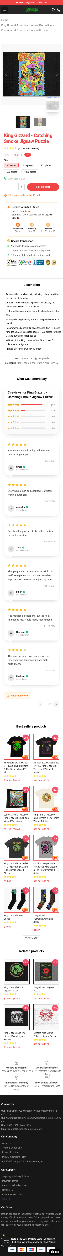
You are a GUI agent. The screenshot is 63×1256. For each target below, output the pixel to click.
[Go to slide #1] (23, 122)
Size (6, 160)
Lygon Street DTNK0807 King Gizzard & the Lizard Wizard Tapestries (17, 817)
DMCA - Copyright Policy (14, 1157)
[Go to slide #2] (40, 122)
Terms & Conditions (12, 1147)
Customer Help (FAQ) (12, 1194)
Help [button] (57, 1252)
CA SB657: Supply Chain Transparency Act (23, 1161)
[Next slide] (56, 74)
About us (6, 1143)
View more (31, 938)
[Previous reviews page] (40, 704)
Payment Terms (10, 1181)
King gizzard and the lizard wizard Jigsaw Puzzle (14, 1036)
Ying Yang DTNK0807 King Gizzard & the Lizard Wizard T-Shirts (46, 817)
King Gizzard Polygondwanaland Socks (43, 918)
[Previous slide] (6, 74)
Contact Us (7, 1190)
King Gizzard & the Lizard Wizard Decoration (26, 25)
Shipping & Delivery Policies (15, 1176)
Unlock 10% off (6, 1241)
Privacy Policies (10, 1152)
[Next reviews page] (56, 704)
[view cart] (58, 10)
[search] (53, 10)
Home (4, 20)
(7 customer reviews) (28, 148)
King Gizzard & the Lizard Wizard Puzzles (24, 30)
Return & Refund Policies (14, 1185)
